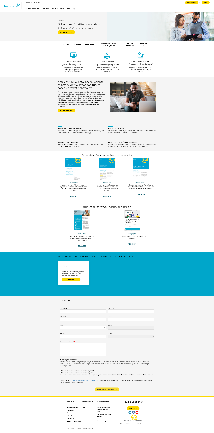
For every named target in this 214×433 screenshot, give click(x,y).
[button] (74, 9)
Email (62, 325)
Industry (111, 333)
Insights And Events (58, 9)
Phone (62, 333)
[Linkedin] (129, 414)
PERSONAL (29, 3)
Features (77, 45)
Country (111, 325)
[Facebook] (133, 414)
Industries (46, 9)
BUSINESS (37, 3)
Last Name (63, 317)
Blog (205, 3)
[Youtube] (137, 414)
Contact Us (191, 3)
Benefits (66, 45)
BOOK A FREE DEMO (66, 32)
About (68, 9)
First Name (64, 308)
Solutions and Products (33, 9)
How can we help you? (67, 342)
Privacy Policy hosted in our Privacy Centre (84, 380)
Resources (89, 45)
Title (110, 317)
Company (111, 308)
